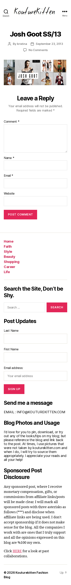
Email (8, 175)
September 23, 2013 (49, 44)
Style (8, 252)
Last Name (11, 330)
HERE (17, 551)
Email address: (13, 368)
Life (7, 272)
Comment (12, 121)
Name (9, 158)
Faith (8, 246)
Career (9, 267)
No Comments (38, 50)
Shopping (11, 262)
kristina (22, 44)
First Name (11, 349)
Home (8, 241)
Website (9, 193)
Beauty (9, 257)
